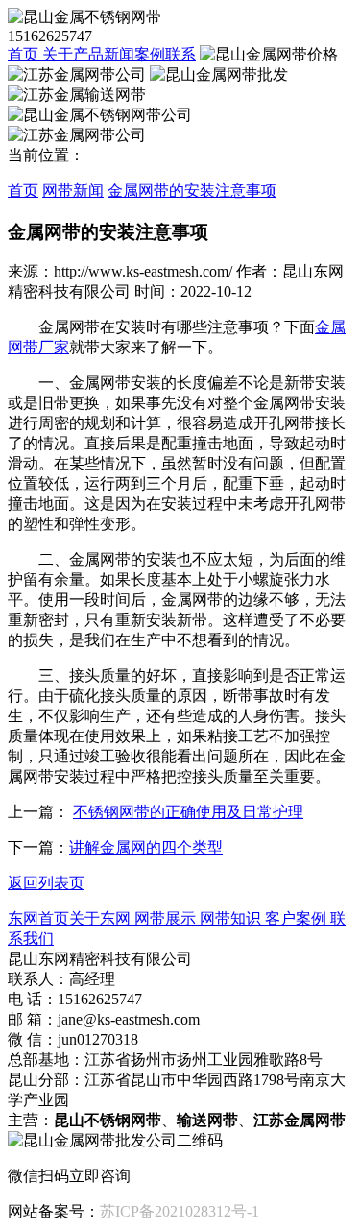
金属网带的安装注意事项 (192, 190)
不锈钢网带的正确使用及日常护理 (188, 812)
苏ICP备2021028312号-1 (179, 1211)
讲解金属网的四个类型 (146, 847)
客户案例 (293, 918)
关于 (55, 54)
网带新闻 (73, 190)
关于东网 (100, 918)
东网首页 (38, 918)
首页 (23, 54)
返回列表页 (46, 883)
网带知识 (228, 918)
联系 (180, 54)
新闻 (119, 54)
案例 (149, 54)
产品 (88, 54)
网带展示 (163, 918)
